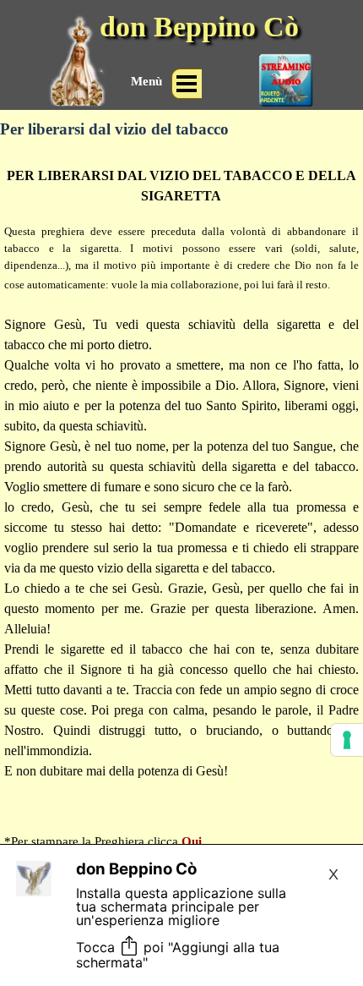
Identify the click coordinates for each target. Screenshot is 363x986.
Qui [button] (192, 841)
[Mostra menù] (186, 83)
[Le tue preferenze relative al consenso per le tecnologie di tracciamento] (347, 740)
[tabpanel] (181, 500)
